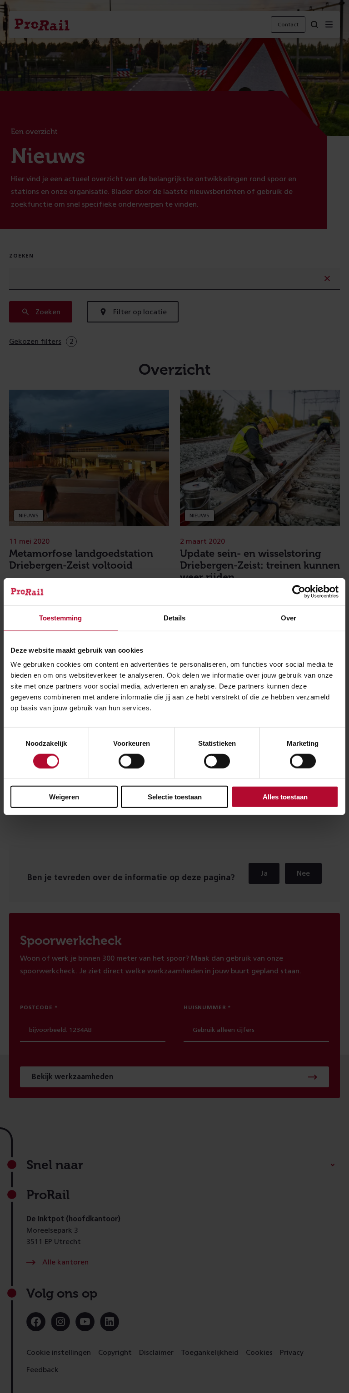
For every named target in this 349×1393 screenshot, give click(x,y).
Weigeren (64, 797)
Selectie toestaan (175, 797)
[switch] (132, 761)
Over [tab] (288, 617)
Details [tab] (174, 617)
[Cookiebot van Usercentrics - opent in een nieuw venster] (299, 591)
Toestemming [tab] (60, 617)
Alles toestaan (285, 797)
